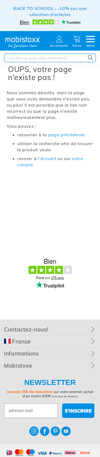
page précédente (66, 134)
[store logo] (22, 42)
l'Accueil (47, 158)
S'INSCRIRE (78, 411)
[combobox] (50, 57)
